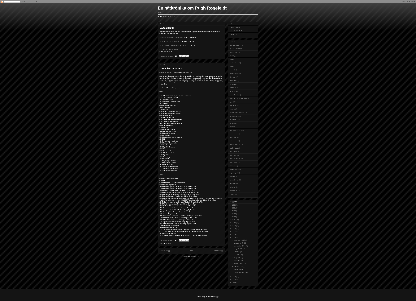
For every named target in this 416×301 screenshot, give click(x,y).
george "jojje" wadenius (238, 98)
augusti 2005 (238, 249)
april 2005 (237, 261)
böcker (232, 66)
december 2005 (239, 240)
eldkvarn (233, 84)
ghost (232, 102)
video (232, 194)
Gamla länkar (166, 28)
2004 (234, 277)
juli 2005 (237, 252)
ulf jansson (233, 191)
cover (232, 70)
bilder (232, 56)
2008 (234, 228)
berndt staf (233, 52)
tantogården (234, 180)
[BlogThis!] (182, 56)
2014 (234, 211)
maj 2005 (237, 258)
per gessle (233, 151)
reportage (233, 173)
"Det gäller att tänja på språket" (169, 49)
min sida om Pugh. (169, 16)
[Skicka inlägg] (176, 56)
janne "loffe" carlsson (237, 112)
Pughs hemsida (235, 27)
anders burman (235, 45)
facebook (233, 88)
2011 (234, 220)
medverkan (234, 134)
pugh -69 (233, 155)
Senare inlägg (164, 251)
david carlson (234, 73)
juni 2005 (237, 255)
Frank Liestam (235, 95)
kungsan (233, 123)
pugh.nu (233, 166)
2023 (234, 205)
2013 (234, 214)
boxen (232, 59)
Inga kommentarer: (167, 56)
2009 (234, 226)
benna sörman (235, 49)
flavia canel (234, 91)
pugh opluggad (235, 158)
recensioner (234, 169)
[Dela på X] (184, 56)
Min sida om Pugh (236, 31)
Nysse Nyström (235, 144)
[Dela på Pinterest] (188, 56)
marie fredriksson (236, 130)
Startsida (192, 251)
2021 (234, 208)
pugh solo (233, 162)
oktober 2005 (239, 243)
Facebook (233, 34)
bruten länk (234, 63)
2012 (234, 217)
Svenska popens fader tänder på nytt (171, 37)
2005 (234, 237)
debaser (233, 77)
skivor (232, 176)
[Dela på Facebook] (186, 56)
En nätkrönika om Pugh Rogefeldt (192, 8)
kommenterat (234, 116)
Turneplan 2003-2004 (170, 68)
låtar (231, 127)
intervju (232, 109)
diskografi (233, 80)
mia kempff (233, 141)
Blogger (216, 297)
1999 (234, 282)
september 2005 (240, 246)
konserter (168, 243)
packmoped (234, 148)
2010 (234, 223)
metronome (234, 137)
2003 (234, 279)
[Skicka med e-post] (180, 56)
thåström (233, 183)
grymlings (233, 105)
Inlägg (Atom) (196, 256)
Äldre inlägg (218, 251)
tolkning (232, 187)
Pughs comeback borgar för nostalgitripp (172, 45)
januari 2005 (238, 266)
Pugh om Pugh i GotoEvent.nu (169, 41)
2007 (234, 231)
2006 (234, 234)
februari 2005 (239, 264)
